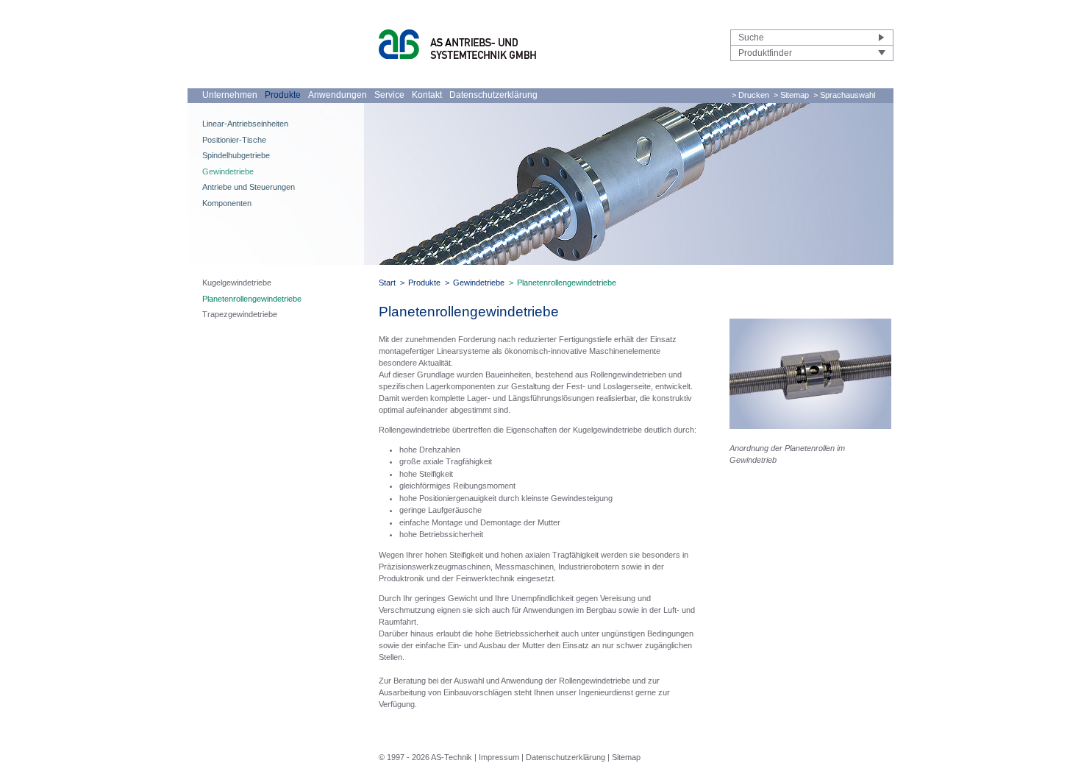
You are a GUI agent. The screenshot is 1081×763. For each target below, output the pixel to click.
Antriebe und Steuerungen (248, 186)
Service (389, 95)
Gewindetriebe (228, 171)
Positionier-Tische (234, 139)
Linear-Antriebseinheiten (245, 123)
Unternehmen (229, 95)
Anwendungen (337, 95)
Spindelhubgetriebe (236, 155)
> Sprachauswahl (844, 95)
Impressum (499, 757)
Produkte (283, 95)
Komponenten (226, 203)
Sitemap (626, 757)
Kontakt (427, 95)
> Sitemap (791, 95)
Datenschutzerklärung (493, 95)
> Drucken (750, 95)
